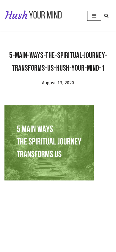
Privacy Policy (24, 235)
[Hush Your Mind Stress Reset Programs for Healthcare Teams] (33, 15)
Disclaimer (56, 235)
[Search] (106, 15)
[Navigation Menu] (94, 16)
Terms (79, 235)
